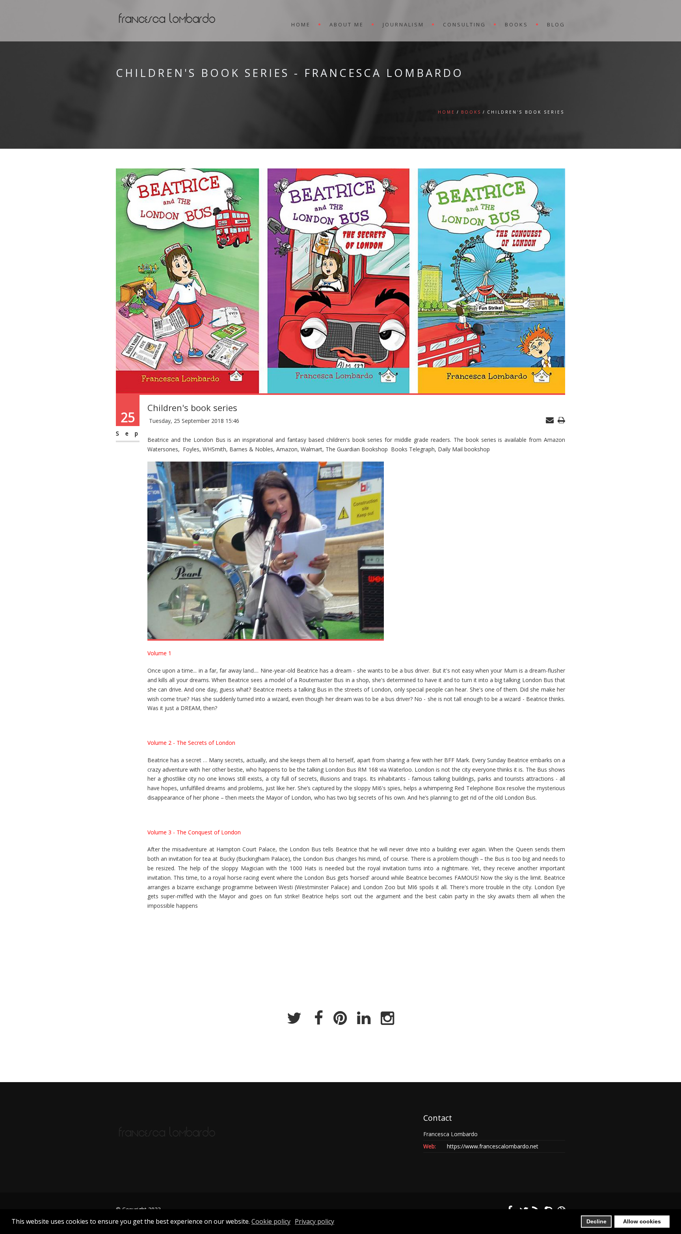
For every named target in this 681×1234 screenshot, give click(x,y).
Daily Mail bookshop (464, 449)
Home (446, 112)
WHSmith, (216, 449)
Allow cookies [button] (642, 1221)
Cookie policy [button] (270, 1221)
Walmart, (313, 449)
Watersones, (165, 449)
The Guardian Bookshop (357, 449)
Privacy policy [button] (314, 1221)
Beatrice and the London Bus (186, 439)
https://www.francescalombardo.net (492, 1146)
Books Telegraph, (414, 449)
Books (471, 112)
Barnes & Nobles (251, 449)
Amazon (554, 439)
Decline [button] (596, 1221)
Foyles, (192, 449)
